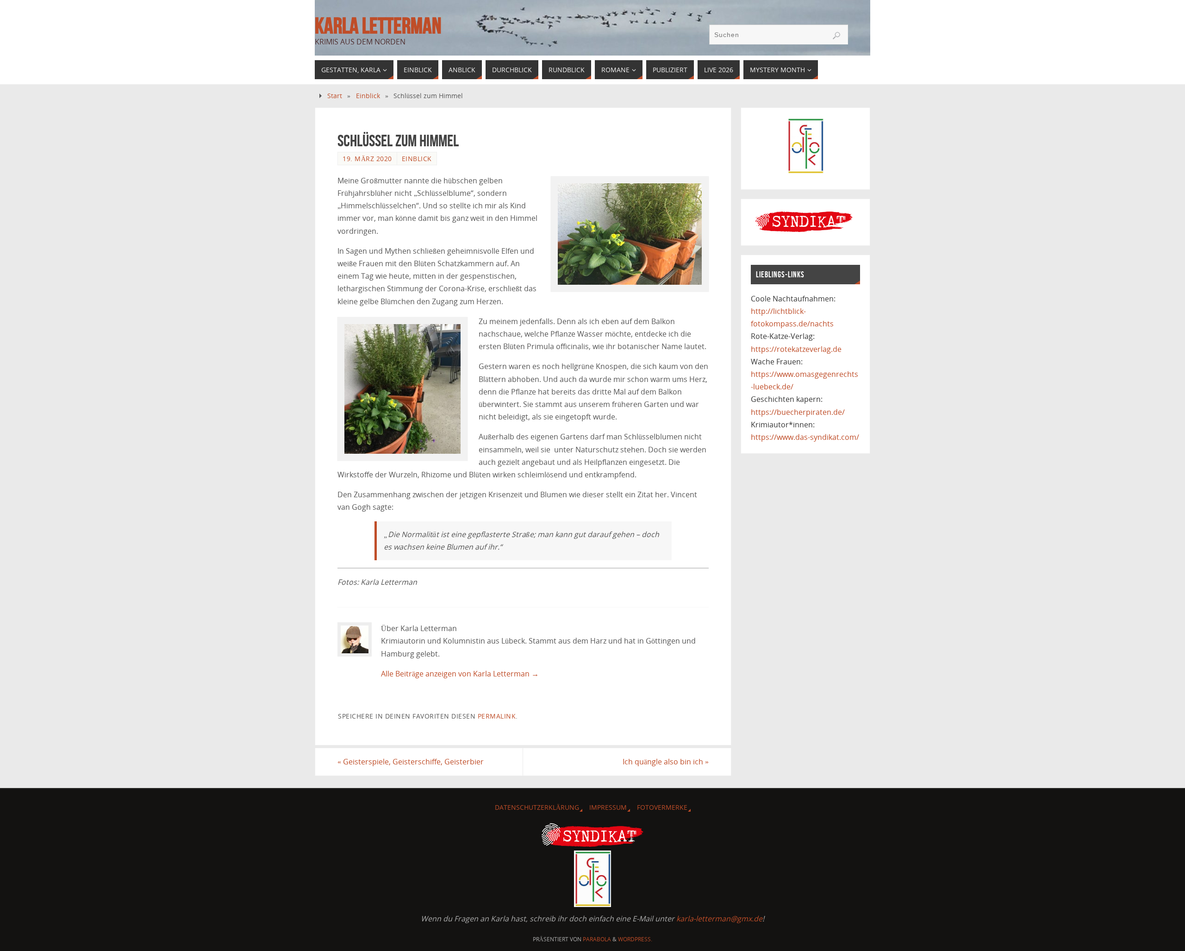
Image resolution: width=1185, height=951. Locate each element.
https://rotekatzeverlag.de (796, 349)
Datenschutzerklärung (537, 807)
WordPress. (635, 939)
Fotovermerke (662, 807)
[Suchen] (836, 35)
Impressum (608, 807)
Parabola (597, 939)
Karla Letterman (378, 26)
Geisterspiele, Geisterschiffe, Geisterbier (410, 762)
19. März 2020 (367, 158)
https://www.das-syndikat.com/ (805, 437)
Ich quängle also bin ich (666, 762)
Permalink (497, 716)
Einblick (368, 95)
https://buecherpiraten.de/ (798, 412)
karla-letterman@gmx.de (719, 918)
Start (334, 95)
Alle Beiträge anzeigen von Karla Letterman (460, 674)
